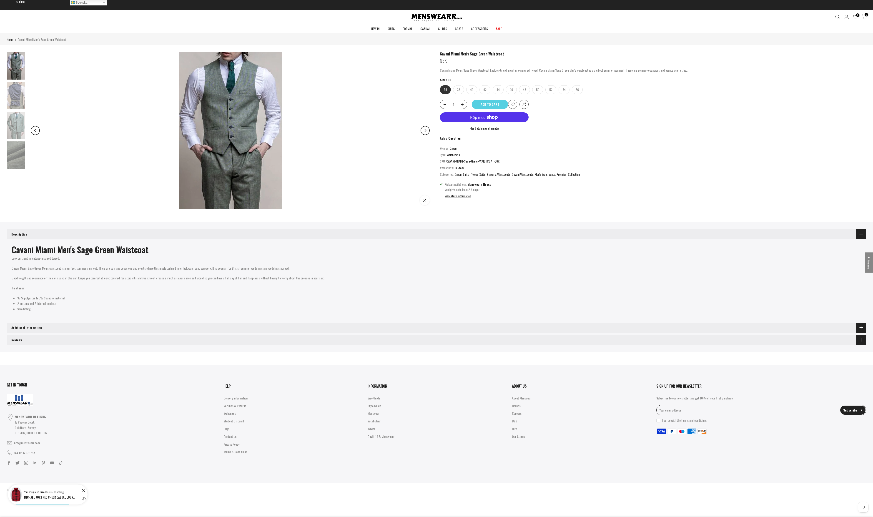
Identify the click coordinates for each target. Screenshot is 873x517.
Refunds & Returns (234, 405)
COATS (459, 28)
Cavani (453, 148)
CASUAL (425, 28)
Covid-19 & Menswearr (381, 436)
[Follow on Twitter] (17, 463)
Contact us (229, 436)
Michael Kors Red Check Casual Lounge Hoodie (50, 497)
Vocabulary (374, 421)
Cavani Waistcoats (522, 174)
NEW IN (375, 28)
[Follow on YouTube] (52, 463)
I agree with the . (684, 420)
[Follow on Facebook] (9, 463)
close (12, 1)
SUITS (391, 28)
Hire (514, 428)
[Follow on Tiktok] (61, 463)
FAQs (226, 428)
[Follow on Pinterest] (43, 463)
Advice (371, 428)
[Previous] (35, 130)
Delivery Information (235, 398)
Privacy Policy (231, 444)
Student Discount (233, 421)
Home (10, 39)
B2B (514, 421)
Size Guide (374, 398)
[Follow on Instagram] (26, 463)
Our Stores (518, 436)
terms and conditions (694, 420)
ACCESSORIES (479, 28)
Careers (517, 413)
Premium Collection (568, 174)
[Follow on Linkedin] (35, 463)
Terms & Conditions (235, 451)
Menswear (373, 413)
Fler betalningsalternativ (484, 128)
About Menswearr (522, 398)
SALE (499, 28)
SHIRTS (442, 28)
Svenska (81, 2)
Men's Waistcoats (545, 174)
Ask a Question (450, 138)
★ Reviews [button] (869, 262)
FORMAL (407, 28)
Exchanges (229, 413)
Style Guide (374, 405)
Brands (516, 405)
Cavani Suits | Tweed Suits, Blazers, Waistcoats (482, 174)
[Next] (425, 130)
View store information (458, 196)
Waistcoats (453, 154)
